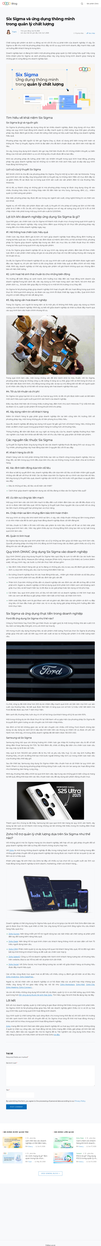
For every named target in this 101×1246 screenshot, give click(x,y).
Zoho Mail (80, 985)
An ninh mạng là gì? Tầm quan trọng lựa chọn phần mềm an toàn (36, 1157)
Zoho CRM (13, 949)
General (79, 1153)
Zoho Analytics (12, 977)
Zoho (11, 850)
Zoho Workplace (67, 985)
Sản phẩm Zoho (92, 4)
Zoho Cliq (90, 985)
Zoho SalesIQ (14, 957)
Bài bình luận (11, 1063)
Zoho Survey (14, 934)
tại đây (57, 1035)
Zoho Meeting (12, 987)
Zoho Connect (25, 987)
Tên (7, 1090)
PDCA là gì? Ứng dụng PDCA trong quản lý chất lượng (87, 1157)
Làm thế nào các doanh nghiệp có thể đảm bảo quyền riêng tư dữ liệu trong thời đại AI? (35, 1142)
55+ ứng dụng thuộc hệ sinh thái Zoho (35, 995)
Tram (14, 32)
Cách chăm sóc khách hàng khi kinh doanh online (85, 1142)
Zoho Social (14, 964)
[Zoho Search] (82, 4)
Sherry (30, 1146)
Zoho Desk (13, 941)
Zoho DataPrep (26, 977)
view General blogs (49, 1173)
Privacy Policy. (80, 1101)
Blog (14, 3)
